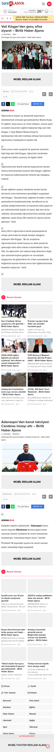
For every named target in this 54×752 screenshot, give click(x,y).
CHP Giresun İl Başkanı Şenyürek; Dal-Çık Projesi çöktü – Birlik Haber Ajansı (40, 358)
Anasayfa (7, 34)
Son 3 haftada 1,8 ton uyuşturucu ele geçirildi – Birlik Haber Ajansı (13, 324)
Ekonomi (16, 434)
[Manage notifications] (48, 746)
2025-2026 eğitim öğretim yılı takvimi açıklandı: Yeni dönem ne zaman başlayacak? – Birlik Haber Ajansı (13, 360)
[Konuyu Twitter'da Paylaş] (8, 104)
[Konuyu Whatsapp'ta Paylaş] (13, 104)
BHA (12, 110)
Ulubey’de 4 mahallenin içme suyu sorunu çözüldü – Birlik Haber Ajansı (13, 392)
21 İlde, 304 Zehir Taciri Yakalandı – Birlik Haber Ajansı (39, 392)
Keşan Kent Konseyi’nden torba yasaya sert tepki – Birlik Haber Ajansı (13, 632)
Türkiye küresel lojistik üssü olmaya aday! (38, 665)
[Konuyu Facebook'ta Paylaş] (3, 104)
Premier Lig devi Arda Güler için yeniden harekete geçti (38, 324)
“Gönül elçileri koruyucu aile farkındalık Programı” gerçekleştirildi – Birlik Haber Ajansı (13, 667)
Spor (14, 34)
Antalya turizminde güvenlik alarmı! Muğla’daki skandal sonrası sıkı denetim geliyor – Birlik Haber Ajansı (37, 636)
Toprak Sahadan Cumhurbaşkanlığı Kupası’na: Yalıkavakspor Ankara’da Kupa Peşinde (34, 18)
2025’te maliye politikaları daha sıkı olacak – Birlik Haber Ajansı (40, 598)
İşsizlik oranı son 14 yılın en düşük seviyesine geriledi (12, 598)
